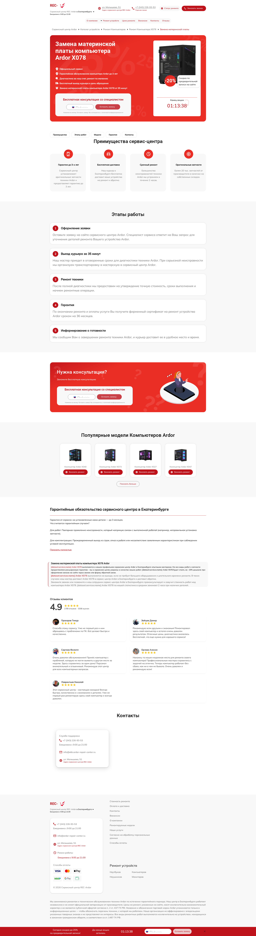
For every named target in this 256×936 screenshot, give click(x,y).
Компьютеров (139, 872)
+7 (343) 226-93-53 (145, 7)
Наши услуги (116, 830)
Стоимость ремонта (120, 801)
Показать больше (128, 484)
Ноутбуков (115, 872)
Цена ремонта (128, 20)
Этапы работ (80, 135)
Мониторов (137, 877)
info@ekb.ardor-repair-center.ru (79, 752)
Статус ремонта (171, 8)
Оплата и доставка (119, 806)
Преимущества (60, 135)
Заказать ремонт (76, 472)
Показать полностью (61, 549)
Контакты (154, 20)
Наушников (116, 877)
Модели (97, 135)
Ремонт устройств (111, 20)
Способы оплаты (118, 843)
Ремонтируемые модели (122, 825)
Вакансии (142, 20)
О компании (92, 20)
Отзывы (165, 20)
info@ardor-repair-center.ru (71, 835)
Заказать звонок (195, 8)
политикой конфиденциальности (112, 112)
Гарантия (113, 135)
